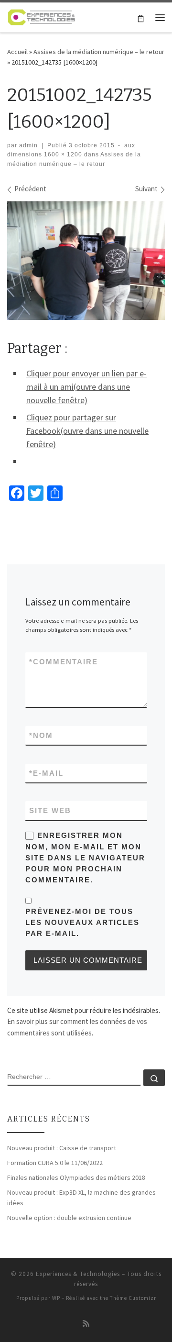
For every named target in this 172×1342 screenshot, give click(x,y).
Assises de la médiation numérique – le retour (98, 51)
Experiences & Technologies (78, 1274)
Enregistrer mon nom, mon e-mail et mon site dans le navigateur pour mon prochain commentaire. (85, 857)
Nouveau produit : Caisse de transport (61, 1148)
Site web (50, 810)
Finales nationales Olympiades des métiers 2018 (76, 1177)
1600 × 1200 (62, 154)
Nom (41, 735)
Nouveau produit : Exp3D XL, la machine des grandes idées (81, 1197)
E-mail (46, 773)
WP (56, 1298)
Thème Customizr (133, 1298)
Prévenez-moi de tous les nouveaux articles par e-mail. (82, 922)
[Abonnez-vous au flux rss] (86, 1324)
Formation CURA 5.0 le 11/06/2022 (55, 1162)
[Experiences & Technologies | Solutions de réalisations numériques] (41, 16)
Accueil (17, 51)
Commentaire (63, 662)
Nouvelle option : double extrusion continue (69, 1217)
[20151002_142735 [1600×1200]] (86, 260)
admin (28, 145)
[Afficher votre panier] (140, 17)
